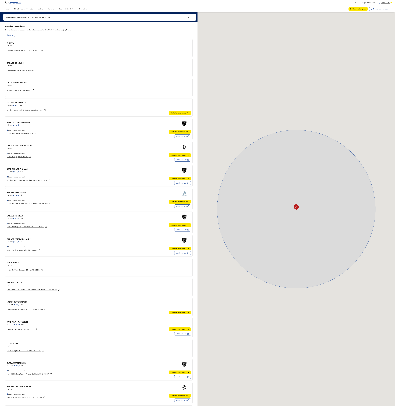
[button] (188, 17)
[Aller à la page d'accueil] (13, 3)
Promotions (83, 9)
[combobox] (99, 17)
